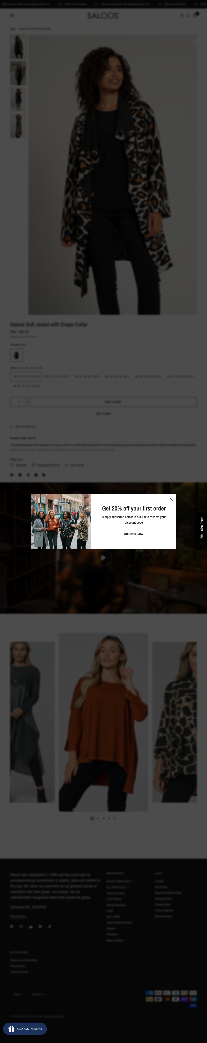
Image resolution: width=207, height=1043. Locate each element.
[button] (133, 534)
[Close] (171, 499)
